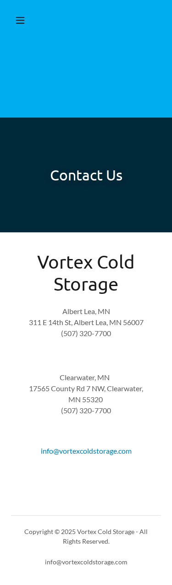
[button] (22, 20)
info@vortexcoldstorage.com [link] (86, 450)
